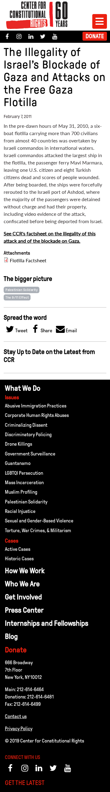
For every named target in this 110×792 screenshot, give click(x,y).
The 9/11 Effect (17, 297)
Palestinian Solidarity (22, 290)
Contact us (16, 716)
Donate (95, 36)
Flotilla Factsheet (28, 260)
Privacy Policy (18, 728)
